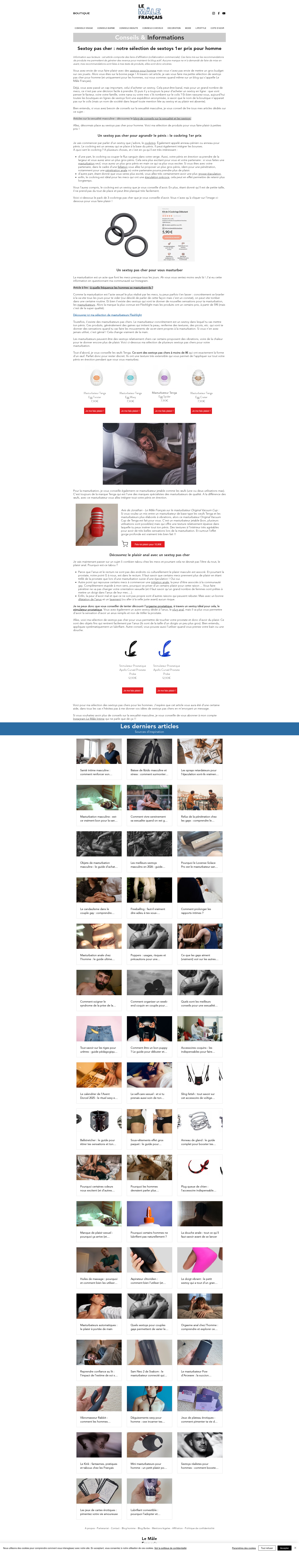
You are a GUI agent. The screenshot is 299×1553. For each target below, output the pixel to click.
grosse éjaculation (209, 173)
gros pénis (127, 160)
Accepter (284, 1548)
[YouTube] (224, 13)
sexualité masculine (150, 108)
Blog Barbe (144, 1528)
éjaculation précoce (157, 177)
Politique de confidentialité (199, 1528)
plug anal (178, 609)
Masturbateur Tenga (95, 393)
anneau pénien (189, 143)
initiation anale (160, 582)
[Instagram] (213, 13)
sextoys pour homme (143, 70)
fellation (123, 167)
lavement (115, 599)
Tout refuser (267, 1548)
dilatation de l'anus (90, 599)
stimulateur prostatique (87, 609)
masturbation (86, 163)
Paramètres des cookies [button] (244, 1548)
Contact (115, 1528)
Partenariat (103, 1528)
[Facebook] (219, 13)
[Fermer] (295, 1548)
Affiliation (177, 1528)
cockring (150, 143)
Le (145, 1538)
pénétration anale (116, 170)
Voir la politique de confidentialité (170, 1548)
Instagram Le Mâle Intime (88, 719)
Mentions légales (161, 1528)
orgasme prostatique (159, 606)
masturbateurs (86, 304)
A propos (90, 1528)
